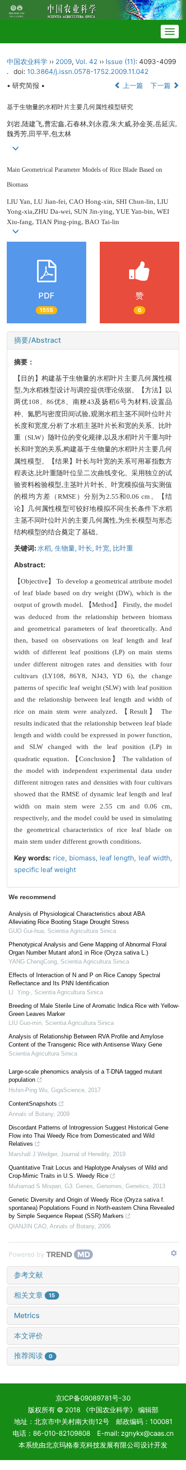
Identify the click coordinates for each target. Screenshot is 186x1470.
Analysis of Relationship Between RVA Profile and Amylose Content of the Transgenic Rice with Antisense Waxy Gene (86, 1040)
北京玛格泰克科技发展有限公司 (93, 1445)
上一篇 (132, 85)
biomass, (84, 858)
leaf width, (155, 858)
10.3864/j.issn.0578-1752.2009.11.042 (88, 71)
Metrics (27, 1315)
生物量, (67, 548)
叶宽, (104, 548)
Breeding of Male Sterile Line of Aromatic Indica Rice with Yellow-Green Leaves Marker (94, 1009)
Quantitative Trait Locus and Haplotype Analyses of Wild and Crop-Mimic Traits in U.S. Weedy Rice (88, 1171)
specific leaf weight (45, 869)
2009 (64, 61)
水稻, (46, 548)
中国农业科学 (27, 61)
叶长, (87, 548)
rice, (61, 858)
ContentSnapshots (33, 1103)
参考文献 (28, 1274)
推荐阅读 (33, 1355)
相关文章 (34, 1295)
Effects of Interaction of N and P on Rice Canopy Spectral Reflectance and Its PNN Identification (84, 979)
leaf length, (119, 858)
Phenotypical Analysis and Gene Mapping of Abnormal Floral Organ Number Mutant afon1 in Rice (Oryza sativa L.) (88, 948)
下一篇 (161, 85)
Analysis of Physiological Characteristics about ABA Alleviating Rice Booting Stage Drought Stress (77, 917)
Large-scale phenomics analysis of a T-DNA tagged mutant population (85, 1075)
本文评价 (28, 1335)
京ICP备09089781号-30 (93, 1398)
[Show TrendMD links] (173, 1253)
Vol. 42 (86, 61)
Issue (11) (120, 61)
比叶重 (123, 548)
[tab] (93, 340)
